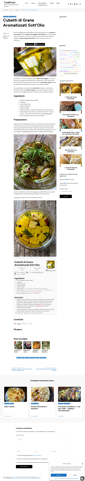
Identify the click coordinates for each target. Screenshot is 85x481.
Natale (73, 148)
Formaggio (32, 357)
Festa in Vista (71, 59)
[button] (82, 463)
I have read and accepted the (29, 455)
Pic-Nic (66, 67)
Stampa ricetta (40, 44)
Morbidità (62, 67)
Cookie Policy (57, 478)
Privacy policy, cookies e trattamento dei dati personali (69, 478)
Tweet (19, 323)
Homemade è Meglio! (65, 63)
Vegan (37, 357)
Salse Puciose (76, 69)
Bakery (71, 50)
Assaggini (6, 16)
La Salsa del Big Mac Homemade (70, 168)
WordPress (14, 478)
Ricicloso (72, 69)
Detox (73, 57)
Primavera (71, 67)
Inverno (75, 65)
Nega (75, 475)
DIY (75, 57)
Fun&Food (9, 2)
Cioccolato (70, 54)
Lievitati (79, 65)
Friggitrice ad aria (63, 61)
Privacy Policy (37, 455)
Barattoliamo (12, 16)
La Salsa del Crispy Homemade (71, 97)
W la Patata (62, 75)
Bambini (75, 50)
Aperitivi (19, 357)
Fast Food (66, 59)
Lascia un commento (7, 38)
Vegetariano (43, 357)
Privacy (62, 183)
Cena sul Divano (63, 54)
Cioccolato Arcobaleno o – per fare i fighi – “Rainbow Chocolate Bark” (69, 409)
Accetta (59, 475)
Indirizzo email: (64, 189)
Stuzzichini (67, 403)
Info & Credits (42, 3)
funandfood (6, 33)
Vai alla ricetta (30, 44)
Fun (26, 3)
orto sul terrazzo (46, 113)
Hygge (76, 63)
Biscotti (67, 52)
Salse (71, 95)
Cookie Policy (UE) (42, 5)
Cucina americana (64, 57)
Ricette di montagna (64, 69)
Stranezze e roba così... (74, 71)
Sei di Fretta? (64, 71)
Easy (23, 357)
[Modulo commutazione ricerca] (80, 4)
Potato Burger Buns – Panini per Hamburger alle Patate (70, 133)
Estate (52, 3)
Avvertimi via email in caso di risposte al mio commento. (32, 459)
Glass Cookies (9, 407)
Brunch (77, 52)
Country (78, 54)
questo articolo (27, 131)
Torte (80, 71)
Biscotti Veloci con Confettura (71, 150)
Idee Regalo (62, 65)
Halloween (74, 61)
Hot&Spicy (73, 63)
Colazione (69, 148)
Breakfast (72, 52)
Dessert (70, 57)
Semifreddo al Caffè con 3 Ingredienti (71, 115)
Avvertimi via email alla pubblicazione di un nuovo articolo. (32, 462)
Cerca (58, 3)
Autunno (67, 50)
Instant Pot (70, 65)
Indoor (66, 65)
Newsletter (63, 179)
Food (32, 3)
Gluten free (69, 61)
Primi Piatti (76, 67)
